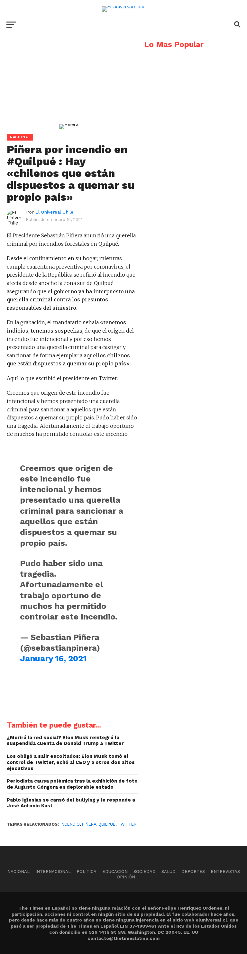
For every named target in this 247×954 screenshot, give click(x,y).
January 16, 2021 (53, 658)
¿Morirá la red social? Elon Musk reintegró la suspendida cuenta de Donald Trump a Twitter (65, 741)
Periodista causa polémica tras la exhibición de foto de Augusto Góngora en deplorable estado (72, 784)
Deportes (193, 871)
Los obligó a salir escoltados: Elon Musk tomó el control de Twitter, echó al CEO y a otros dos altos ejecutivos (71, 762)
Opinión (126, 877)
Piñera (89, 824)
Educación (115, 871)
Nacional (18, 871)
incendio (70, 824)
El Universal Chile (54, 212)
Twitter (127, 824)
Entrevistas (225, 871)
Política (86, 871)
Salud (168, 871)
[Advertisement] (69, 86)
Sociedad (144, 871)
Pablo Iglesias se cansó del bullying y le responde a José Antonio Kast (71, 803)
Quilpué (106, 824)
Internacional (53, 871)
